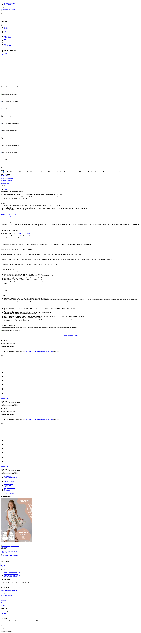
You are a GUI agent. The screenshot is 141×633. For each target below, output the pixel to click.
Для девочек (7, 490)
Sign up (47, 351)
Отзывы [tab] (6, 189)
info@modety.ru (5, 7)
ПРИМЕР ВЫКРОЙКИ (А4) (8, 217)
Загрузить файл (4, 398)
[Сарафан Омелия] (16, 541)
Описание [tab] (6, 188)
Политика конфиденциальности (9, 590)
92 (34, 171)
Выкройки (6, 28)
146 (104, 171)
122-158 (27, 173)
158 (119, 171)
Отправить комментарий (12, 405)
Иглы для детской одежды (10, 576)
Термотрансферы (5, 183)
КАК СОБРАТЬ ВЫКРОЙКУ (70, 335)
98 (41, 171)
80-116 (8, 173)
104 (49, 171)
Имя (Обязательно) (5, 354)
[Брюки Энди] (10, 551)
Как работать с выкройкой (7, 178)
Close (2, 631)
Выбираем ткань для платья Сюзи (12, 572)
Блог (5, 31)
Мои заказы (3, 602)
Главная (5, 27)
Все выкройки (7, 476)
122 (72, 171)
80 (20, 171)
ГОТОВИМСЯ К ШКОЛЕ (10, 477)
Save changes (8, 631)
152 (111, 171)
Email (2, 355)
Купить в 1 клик (5, 175)
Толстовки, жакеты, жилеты (11, 480)
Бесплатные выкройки (9, 493)
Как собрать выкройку (9, 3)
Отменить (3, 405)
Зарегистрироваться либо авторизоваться (34, 351)
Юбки (5, 486)
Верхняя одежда (8, 478)
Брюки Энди (4, 552)
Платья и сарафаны (8, 484)
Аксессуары (7, 489)
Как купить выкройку (6, 180)
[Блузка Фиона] (10, 555)
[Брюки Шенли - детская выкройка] (10, 54)
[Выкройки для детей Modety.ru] (9, 9)
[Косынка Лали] (10, 546)
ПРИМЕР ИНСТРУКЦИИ (22, 217)
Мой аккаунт (4, 600)
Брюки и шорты (8, 45)
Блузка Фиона (4, 556)
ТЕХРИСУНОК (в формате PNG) (9, 214)
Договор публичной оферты (8, 593)
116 (65, 171)
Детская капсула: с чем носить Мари (13, 575)
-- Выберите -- (10, 171)
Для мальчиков (7, 492)
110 (57, 171)
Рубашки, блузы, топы (9, 481)
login (52, 351)
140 (96, 171)
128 (80, 171)
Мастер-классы (7, 30)
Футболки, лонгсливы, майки (11, 482)
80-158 (36, 173)
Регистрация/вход (8, 4)
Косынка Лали (4, 547)
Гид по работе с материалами (11, 574)
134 (88, 171)
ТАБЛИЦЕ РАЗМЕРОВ (24, 233)
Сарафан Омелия (5, 543)
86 (27, 171)
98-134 (17, 173)
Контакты (6, 32)
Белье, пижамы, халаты (9, 488)
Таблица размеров (8, 1)
